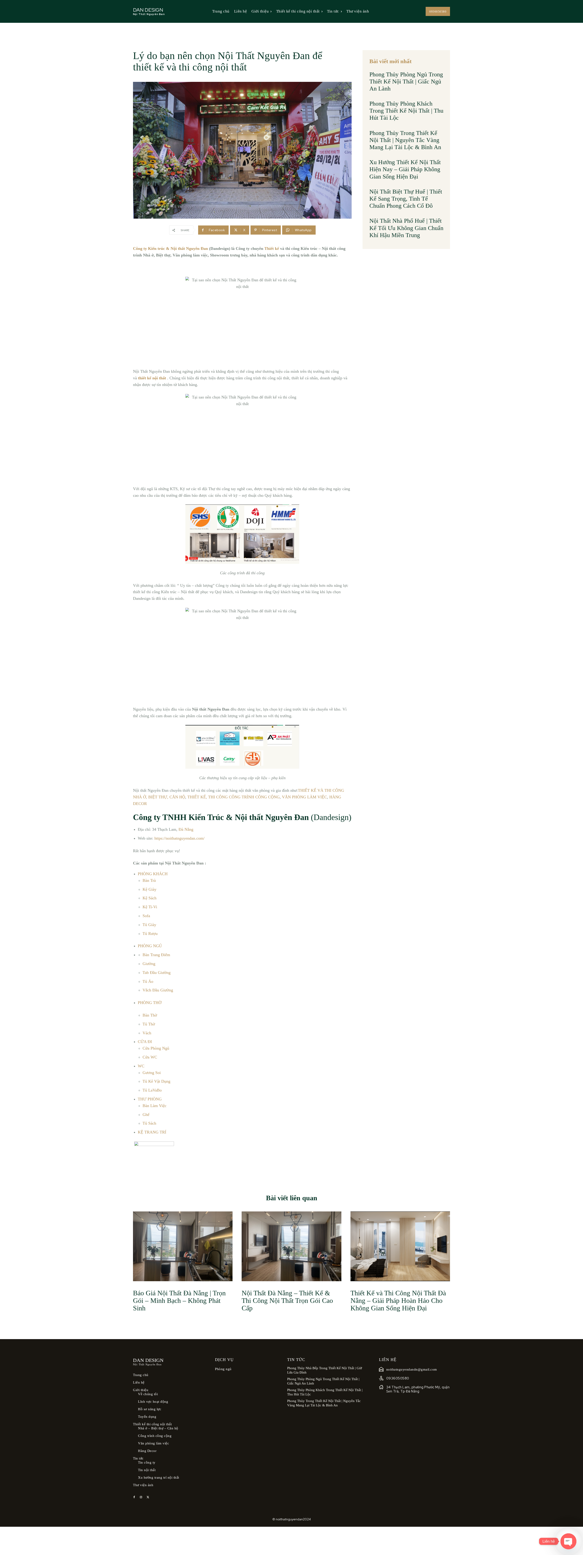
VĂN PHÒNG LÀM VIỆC (304, 797)
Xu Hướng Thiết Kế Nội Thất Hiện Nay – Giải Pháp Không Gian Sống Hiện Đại (405, 169)
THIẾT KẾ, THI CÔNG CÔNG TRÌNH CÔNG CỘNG (233, 797)
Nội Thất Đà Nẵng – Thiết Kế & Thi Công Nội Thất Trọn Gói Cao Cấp (287, 1300)
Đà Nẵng (186, 829)
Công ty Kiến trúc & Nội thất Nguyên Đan (170, 248)
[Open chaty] (568, 1541)
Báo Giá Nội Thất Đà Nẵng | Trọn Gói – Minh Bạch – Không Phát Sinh (179, 1300)
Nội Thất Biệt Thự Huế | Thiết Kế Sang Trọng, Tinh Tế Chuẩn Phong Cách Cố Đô (405, 198)
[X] (147, 1497)
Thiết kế (271, 248)
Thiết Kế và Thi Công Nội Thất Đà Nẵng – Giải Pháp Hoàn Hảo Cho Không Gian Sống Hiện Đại (398, 1300)
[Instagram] (141, 1497)
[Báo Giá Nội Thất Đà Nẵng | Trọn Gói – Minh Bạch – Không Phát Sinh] (183, 1246)
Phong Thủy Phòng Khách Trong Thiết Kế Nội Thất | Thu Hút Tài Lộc (406, 110)
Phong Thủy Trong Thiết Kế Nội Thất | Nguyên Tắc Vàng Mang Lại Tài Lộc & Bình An (405, 140)
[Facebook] (134, 1497)
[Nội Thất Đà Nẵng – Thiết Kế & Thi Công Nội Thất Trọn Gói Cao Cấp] (291, 1246)
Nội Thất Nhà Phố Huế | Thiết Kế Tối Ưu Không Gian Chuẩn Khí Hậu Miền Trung (406, 227)
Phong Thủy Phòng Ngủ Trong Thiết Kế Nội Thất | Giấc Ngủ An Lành (406, 81)
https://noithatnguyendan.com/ (179, 838)
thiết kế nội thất (152, 378)
